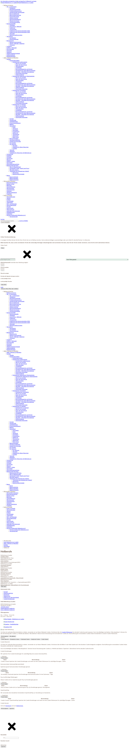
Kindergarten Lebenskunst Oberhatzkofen (26, 376)
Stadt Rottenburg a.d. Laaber (11, 542)
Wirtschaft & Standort (12, 493)
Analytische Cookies (35, 639)
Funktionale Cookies (25, 639)
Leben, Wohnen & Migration (14, 352)
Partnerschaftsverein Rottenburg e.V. (19, 529)
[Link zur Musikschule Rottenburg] (14, 619)
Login (2, 287)
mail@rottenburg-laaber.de (7, 608)
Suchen (2, 220)
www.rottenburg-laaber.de (8, 609)
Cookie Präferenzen (67, 632)
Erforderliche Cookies (14, 639)
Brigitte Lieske (4, 569)
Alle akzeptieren (4, 636)
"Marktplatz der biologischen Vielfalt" (22, 480)
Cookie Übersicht (5, 639)
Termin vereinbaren (5, 222)
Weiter (2, 248)
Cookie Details (4, 658)
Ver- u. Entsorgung (14, 295)
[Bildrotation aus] (1, 737)
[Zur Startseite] (17, 2)
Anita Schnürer (5, 561)
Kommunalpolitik (14, 314)
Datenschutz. (19, 705)
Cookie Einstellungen (9, 599)
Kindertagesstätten (17, 358)
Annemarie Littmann (6, 565)
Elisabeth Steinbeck (6, 573)
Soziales (12, 355)
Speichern (12, 708)
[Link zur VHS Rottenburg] (8, 627)
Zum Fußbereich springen (29, 1)
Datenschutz (7, 596)
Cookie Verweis (45, 639)
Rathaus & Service (11, 292)
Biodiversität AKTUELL (16, 473)
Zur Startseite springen (7, 1)
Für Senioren (16, 450)
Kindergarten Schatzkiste (22, 392)
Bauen (11, 485)
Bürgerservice (13, 334)
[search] (11, 221)
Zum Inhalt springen (18, 1)
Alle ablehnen (12, 636)
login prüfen (3, 284)
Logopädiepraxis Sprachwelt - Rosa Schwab (12, 578)
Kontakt (6, 591)
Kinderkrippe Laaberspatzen (23, 361)
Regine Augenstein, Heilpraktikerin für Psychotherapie (15, 585)
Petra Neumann (5, 580)
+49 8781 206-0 (5, 607)
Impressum (6, 594)
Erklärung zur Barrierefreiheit (11, 597)
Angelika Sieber (5, 556)
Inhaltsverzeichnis (8, 593)
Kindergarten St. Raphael (22, 407)
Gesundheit (16, 430)
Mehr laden (3, 586)
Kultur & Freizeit (11, 508)
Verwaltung (13, 328)
